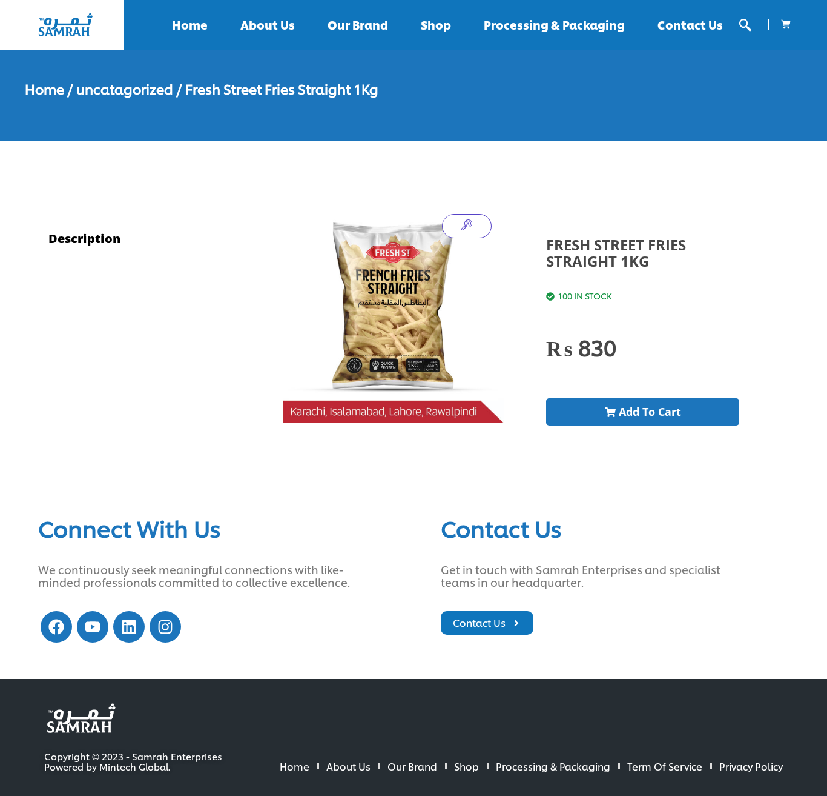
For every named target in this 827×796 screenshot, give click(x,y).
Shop (436, 24)
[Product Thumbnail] (467, 226)
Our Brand (358, 24)
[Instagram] (165, 627)
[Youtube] (92, 627)
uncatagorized (124, 88)
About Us (267, 24)
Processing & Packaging (554, 24)
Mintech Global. (134, 766)
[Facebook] (56, 627)
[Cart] (786, 24)
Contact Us (690, 24)
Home (190, 24)
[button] (745, 25)
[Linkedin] (129, 627)
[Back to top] (778, 747)
